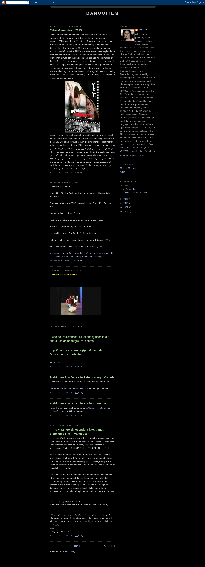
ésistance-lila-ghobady (77, 352)
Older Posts (109, 546)
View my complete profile (134, 155)
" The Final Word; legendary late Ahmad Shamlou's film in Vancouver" (77, 431)
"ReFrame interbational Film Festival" (67, 388)
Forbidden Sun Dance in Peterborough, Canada (82, 377)
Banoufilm (144, 30)
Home (77, 546)
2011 (126, 199)
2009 (126, 207)
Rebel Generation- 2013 (66, 30)
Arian (122, 172)
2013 (126, 185)
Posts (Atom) (69, 551)
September (131, 189)
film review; (55, 362)
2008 (126, 211)
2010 (126, 203)
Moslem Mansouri (128, 168)
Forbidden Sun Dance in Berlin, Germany (78, 403)
